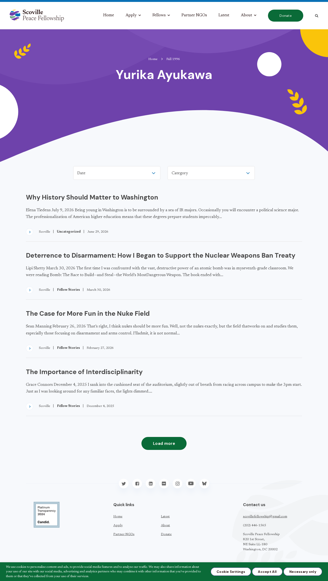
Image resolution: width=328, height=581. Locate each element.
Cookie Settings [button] (231, 571)
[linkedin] (150, 483)
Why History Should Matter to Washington (92, 197)
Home (108, 15)
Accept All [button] (267, 571)
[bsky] (204, 483)
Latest (224, 15)
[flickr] (164, 483)
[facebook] (137, 483)
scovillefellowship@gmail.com (265, 516)
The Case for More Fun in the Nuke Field (88, 313)
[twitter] (123, 483)
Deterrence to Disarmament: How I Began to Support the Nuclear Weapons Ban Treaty (160, 255)
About (246, 15)
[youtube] (191, 483)
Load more (164, 443)
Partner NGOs (194, 15)
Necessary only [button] (302, 571)
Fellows (159, 15)
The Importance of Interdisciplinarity (84, 372)
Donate (285, 15)
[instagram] (177, 483)
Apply (131, 15)
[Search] (316, 16)
